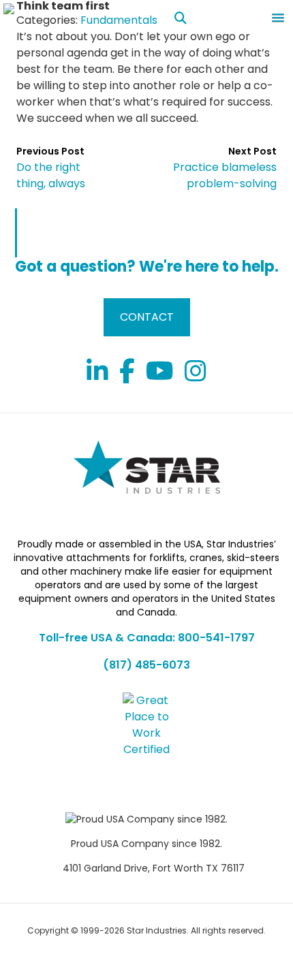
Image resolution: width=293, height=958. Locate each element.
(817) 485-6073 (146, 665)
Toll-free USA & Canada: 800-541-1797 (147, 637)
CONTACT (147, 317)
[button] (278, 18)
